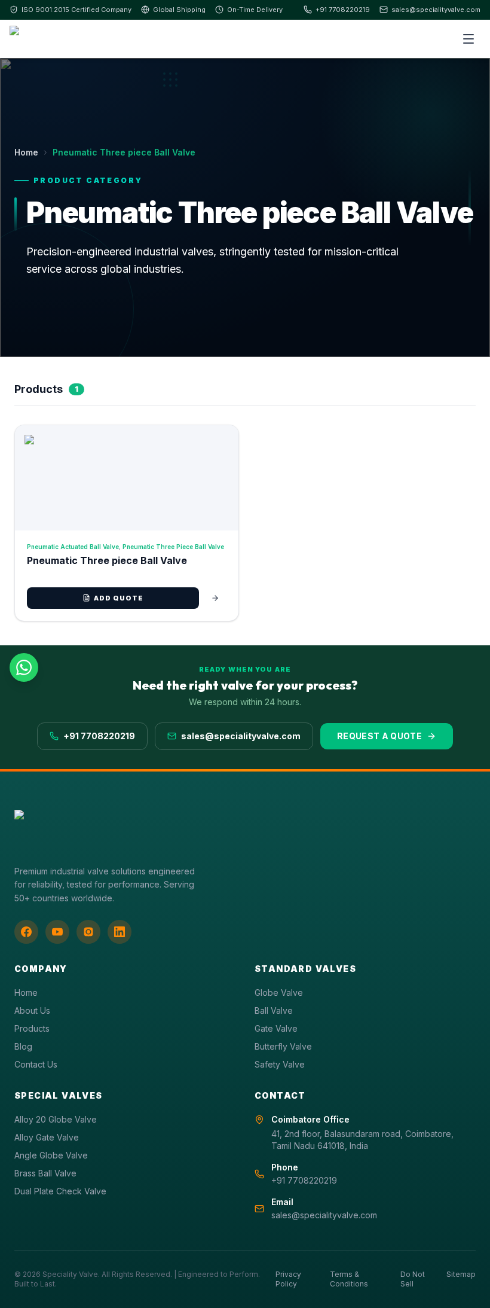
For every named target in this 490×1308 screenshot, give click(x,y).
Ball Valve (274, 1010)
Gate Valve (276, 1028)
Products (32, 1028)
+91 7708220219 (343, 9)
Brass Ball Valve (45, 1173)
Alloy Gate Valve (46, 1137)
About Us (32, 1010)
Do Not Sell (412, 1279)
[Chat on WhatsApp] (24, 667)
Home (26, 152)
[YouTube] (57, 932)
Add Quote (119, 598)
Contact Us (35, 1064)
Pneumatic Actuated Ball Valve (73, 546)
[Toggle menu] (468, 39)
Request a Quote (379, 736)
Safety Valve (280, 1064)
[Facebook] (26, 932)
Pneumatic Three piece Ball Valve (173, 546)
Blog (23, 1046)
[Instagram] (88, 932)
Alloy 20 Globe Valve (55, 1119)
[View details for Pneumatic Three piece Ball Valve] (215, 598)
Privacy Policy (288, 1279)
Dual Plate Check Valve (60, 1191)
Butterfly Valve (283, 1046)
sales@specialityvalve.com (435, 9)
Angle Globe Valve (51, 1155)
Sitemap (461, 1274)
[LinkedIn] (119, 932)
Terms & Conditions (349, 1279)
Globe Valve (279, 992)
